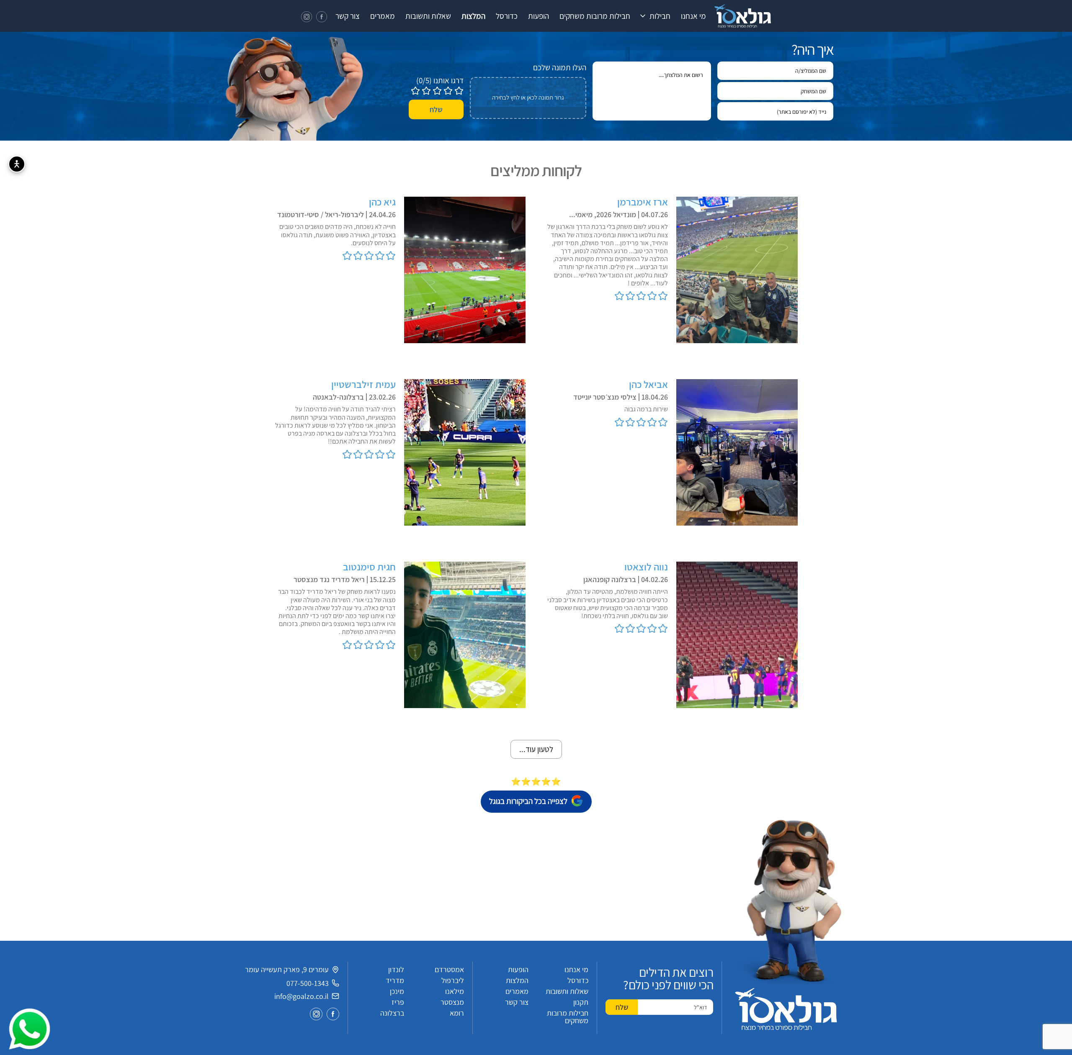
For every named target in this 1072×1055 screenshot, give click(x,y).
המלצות (473, 16)
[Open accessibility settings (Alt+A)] (16, 164)
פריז (398, 1002)
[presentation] (528, 98)
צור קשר (347, 16)
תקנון (580, 1002)
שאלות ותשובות (428, 16)
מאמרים (382, 16)
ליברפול (452, 980)
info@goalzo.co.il (301, 996)
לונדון (396, 969)
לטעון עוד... (536, 749)
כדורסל (507, 16)
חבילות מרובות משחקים (594, 16)
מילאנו (454, 991)
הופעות (538, 16)
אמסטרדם (449, 969)
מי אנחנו (693, 16)
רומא (457, 1013)
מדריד (395, 980)
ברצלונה (392, 1013)
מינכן (397, 991)
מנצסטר (452, 1002)
